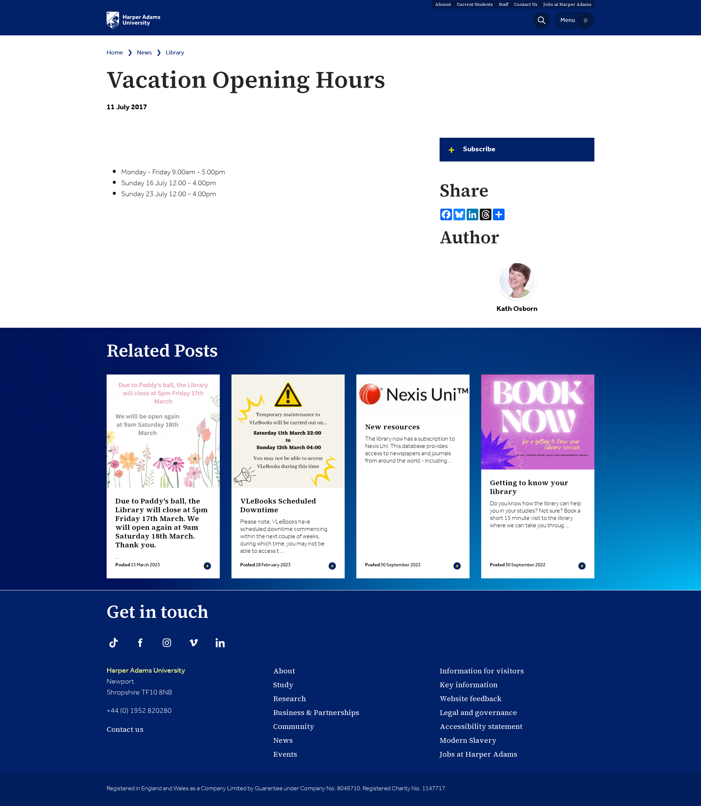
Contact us (125, 729)
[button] (542, 20)
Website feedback (471, 698)
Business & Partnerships (316, 712)
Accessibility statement (481, 726)
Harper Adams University (146, 671)
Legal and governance (478, 712)
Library (175, 53)
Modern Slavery (468, 740)
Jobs (567, 4)
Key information (469, 685)
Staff (503, 4)
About (284, 671)
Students (475, 4)
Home (115, 53)
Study (283, 685)
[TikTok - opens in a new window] (113, 642)
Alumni (443, 4)
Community (293, 726)
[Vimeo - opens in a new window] (193, 642)
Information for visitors (482, 671)
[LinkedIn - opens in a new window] (220, 642)
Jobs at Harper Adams (478, 754)
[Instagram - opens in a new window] (166, 642)
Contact (525, 4)
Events (285, 754)
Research (289, 698)
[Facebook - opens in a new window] (140, 642)
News (144, 53)
